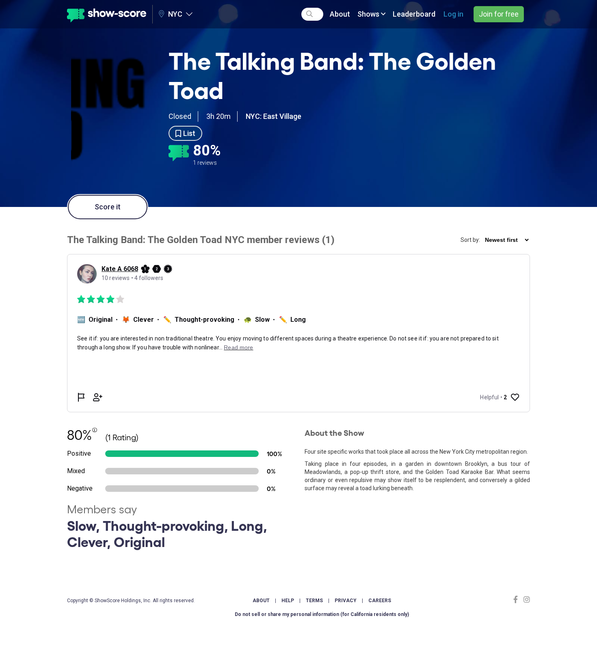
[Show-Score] (106, 14)
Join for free (499, 14)
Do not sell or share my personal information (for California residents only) (322, 614)
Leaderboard (414, 14)
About (340, 14)
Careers (379, 600)
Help (287, 600)
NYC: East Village (273, 116)
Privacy (346, 600)
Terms (314, 600)
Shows (369, 14)
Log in (453, 14)
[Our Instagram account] (525, 599)
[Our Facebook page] (517, 599)
